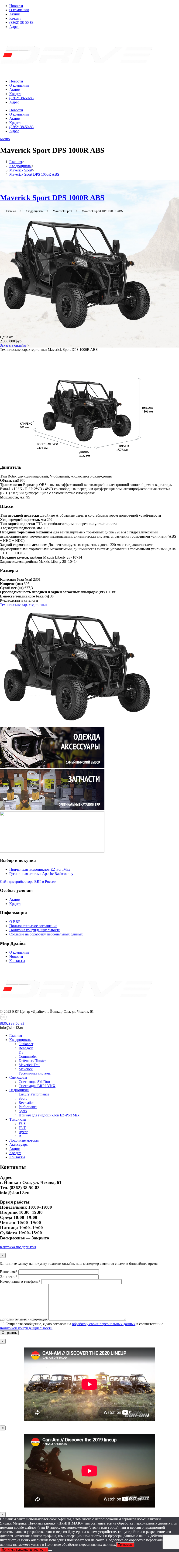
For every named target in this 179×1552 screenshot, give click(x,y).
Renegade (26, 1048)
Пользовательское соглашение (33, 926)
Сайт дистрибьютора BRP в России (28, 881)
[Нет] (50, 1550)
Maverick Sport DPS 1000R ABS (52, 197)
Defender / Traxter (32, 1061)
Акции (14, 14)
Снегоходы (18, 1077)
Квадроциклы (20, 1040)
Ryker (23, 1132)
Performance (28, 1107)
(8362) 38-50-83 (21, 22)
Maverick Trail (29, 1065)
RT (21, 1136)
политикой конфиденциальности (26, 1328)
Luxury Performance (34, 1094)
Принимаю (125, 1544)
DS (21, 1052)
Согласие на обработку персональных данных (46, 934)
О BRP (14, 922)
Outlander (26, 1044)
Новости (16, 6)
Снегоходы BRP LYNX (37, 1086)
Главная (15, 1035)
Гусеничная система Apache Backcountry (41, 874)
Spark (23, 1111)
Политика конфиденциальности (34, 930)
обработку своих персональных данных (103, 1324)
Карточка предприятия (18, 1247)
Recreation (26, 1103)
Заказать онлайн (13, 345)
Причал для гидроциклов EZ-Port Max (39, 869)
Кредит (15, 18)
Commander (28, 1056)
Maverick (26, 1069)
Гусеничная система (35, 1073)
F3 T (22, 1128)
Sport (23, 1098)
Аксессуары (18, 1144)
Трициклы (17, 1119)
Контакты (17, 961)
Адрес (14, 27)
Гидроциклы (19, 1090)
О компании (19, 10)
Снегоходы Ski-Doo (34, 1082)
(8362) (12, 1023)
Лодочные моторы (24, 1140)
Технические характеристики (23, 605)
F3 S (22, 1124)
